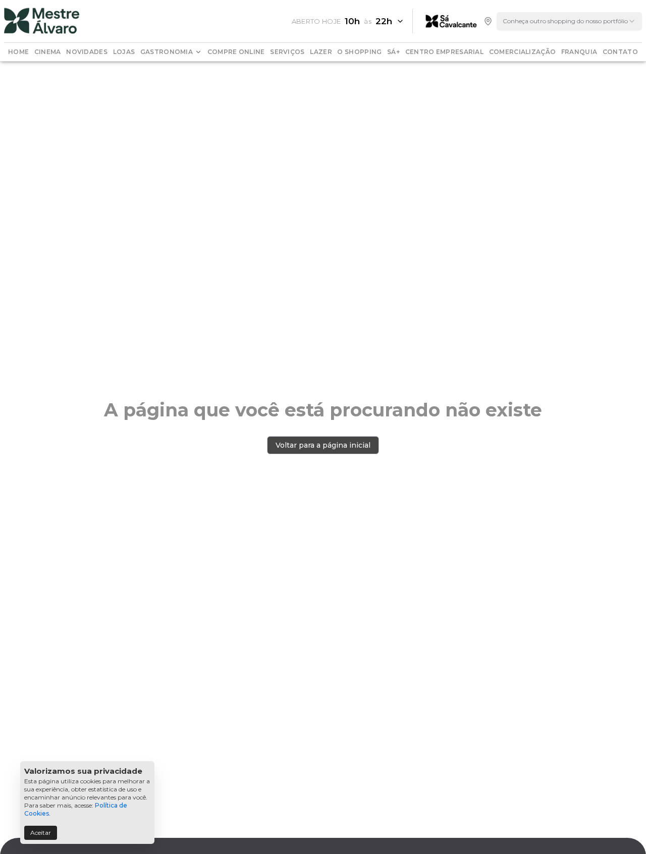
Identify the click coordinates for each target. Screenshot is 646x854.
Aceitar (40, 832)
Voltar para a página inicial (323, 445)
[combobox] (569, 21)
